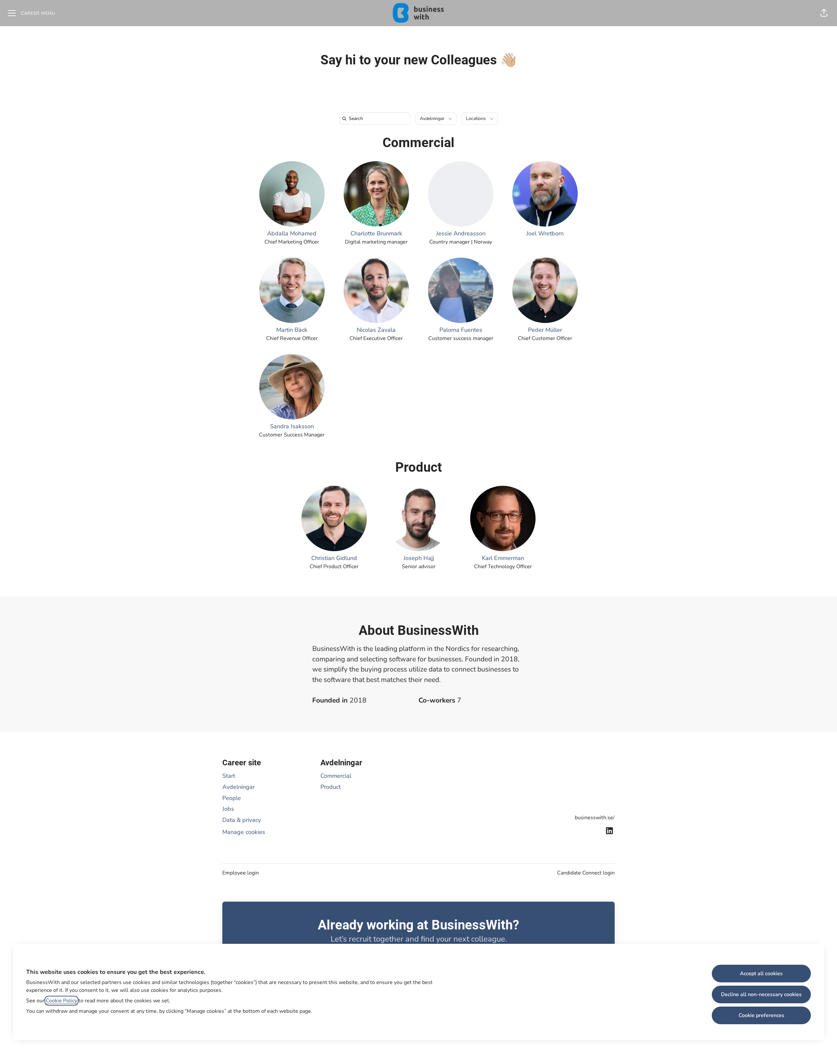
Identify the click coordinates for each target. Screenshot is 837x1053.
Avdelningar (238, 787)
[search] (376, 118)
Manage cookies (243, 832)
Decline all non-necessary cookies (761, 994)
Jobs (228, 809)
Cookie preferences (761, 1015)
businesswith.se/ (595, 817)
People (231, 798)
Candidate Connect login (586, 872)
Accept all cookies (761, 973)
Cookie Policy (61, 1000)
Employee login (240, 872)
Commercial (418, 142)
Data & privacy (241, 820)
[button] (824, 13)
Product (418, 467)
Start (228, 776)
